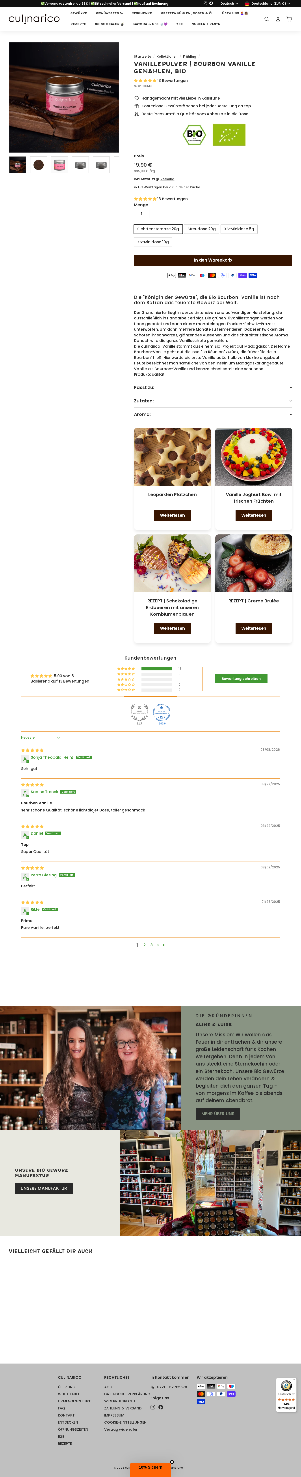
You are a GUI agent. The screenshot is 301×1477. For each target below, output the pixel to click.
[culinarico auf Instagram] (152, 1407)
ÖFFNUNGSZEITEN (73, 1429)
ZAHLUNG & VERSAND (122, 1408)
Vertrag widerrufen (121, 1429)
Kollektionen (167, 56)
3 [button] (151, 945)
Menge (141, 204)
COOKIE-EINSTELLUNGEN (125, 1422)
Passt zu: (144, 387)
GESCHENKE (142, 13)
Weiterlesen (172, 515)
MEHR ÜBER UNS (217, 1114)
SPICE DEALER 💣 (109, 24)
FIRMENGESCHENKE (74, 1401)
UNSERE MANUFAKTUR (44, 1188)
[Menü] (294, 1380)
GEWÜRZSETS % (109, 13)
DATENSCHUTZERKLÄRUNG (127, 1394)
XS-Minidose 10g (153, 242)
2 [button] (144, 945)
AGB (108, 1387)
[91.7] (139, 712)
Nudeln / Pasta (205, 24)
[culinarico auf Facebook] (160, 1407)
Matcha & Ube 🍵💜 (150, 24)
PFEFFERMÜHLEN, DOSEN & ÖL (187, 13)
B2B (61, 1436)
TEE (179, 24)
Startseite (142, 56)
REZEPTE (78, 24)
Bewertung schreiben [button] (241, 678)
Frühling (189, 56)
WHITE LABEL (69, 1394)
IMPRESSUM (114, 1415)
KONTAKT (66, 1415)
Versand (167, 179)
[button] (145, 80)
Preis (139, 156)
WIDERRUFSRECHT (120, 1401)
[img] (32, 750)
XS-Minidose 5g (239, 229)
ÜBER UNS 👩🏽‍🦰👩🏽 (235, 13)
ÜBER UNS (66, 1387)
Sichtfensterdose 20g (158, 229)
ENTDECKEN (68, 1422)
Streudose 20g (202, 229)
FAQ (61, 1408)
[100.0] (161, 712)
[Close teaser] (172, 1462)
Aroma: (142, 414)
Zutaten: (144, 401)
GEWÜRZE (79, 13)
